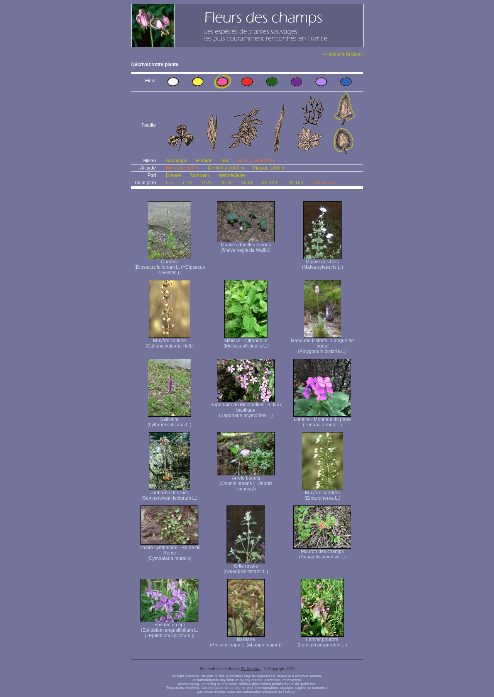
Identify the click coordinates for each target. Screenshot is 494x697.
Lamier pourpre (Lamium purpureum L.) (322, 642)
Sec (225, 160)
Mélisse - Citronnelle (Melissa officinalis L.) (246, 343)
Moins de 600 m (183, 168)
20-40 (226, 182)
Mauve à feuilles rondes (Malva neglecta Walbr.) (246, 247)
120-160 (294, 182)
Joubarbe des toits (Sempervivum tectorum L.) (169, 495)
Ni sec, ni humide (256, 160)
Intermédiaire (231, 175)
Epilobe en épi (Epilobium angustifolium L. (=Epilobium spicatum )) (169, 630)
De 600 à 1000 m (226, 168)
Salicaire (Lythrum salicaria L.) (169, 422)
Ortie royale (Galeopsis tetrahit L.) (245, 568)
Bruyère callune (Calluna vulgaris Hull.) (169, 343)
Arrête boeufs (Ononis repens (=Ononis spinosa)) (246, 483)
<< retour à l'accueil (342, 54)
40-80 (247, 182)
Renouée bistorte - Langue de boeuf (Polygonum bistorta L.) (322, 346)
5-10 (186, 182)
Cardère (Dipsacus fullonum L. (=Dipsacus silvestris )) (169, 267)
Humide (204, 160)
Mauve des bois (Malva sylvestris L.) (322, 264)
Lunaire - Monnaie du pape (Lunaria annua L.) (322, 422)
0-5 (169, 182)
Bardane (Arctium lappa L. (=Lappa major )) (246, 642)
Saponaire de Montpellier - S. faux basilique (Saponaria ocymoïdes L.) (246, 410)
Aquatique (177, 160)
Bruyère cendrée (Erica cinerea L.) (322, 495)
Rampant (199, 175)
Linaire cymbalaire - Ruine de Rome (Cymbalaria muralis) (170, 553)
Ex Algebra (251, 669)
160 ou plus (324, 182)
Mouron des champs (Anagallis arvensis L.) (322, 554)
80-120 (269, 182)
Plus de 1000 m (269, 168)
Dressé (173, 175)
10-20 (206, 182)
